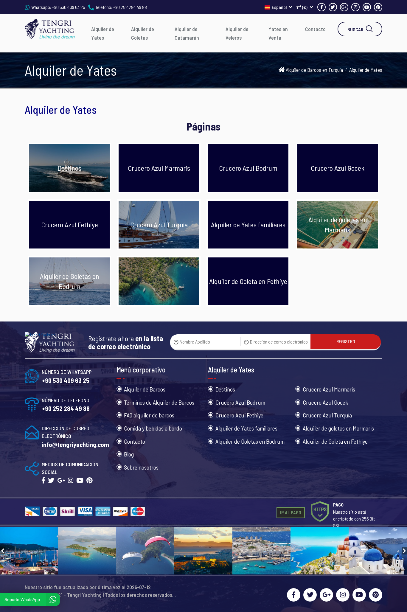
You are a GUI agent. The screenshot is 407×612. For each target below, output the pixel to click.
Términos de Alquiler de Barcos (159, 402)
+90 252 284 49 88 (130, 7)
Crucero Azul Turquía (327, 415)
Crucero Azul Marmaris (329, 389)
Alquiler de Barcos (144, 389)
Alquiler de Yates (102, 33)
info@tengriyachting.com (75, 444)
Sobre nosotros (141, 467)
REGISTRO (345, 341)
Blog (129, 454)
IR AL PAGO (290, 512)
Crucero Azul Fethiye (239, 415)
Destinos (225, 389)
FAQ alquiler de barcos (149, 415)
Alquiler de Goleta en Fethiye (335, 441)
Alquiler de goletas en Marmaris (338, 428)
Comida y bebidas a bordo (153, 428)
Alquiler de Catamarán (187, 33)
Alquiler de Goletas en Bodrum (250, 441)
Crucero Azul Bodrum (240, 402)
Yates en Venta (278, 33)
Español (280, 7)
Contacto (315, 29)
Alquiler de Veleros (237, 33)
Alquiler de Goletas (142, 33)
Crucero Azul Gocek (325, 402)
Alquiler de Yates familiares (246, 428)
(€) (304, 7)
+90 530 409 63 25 (68, 7)
